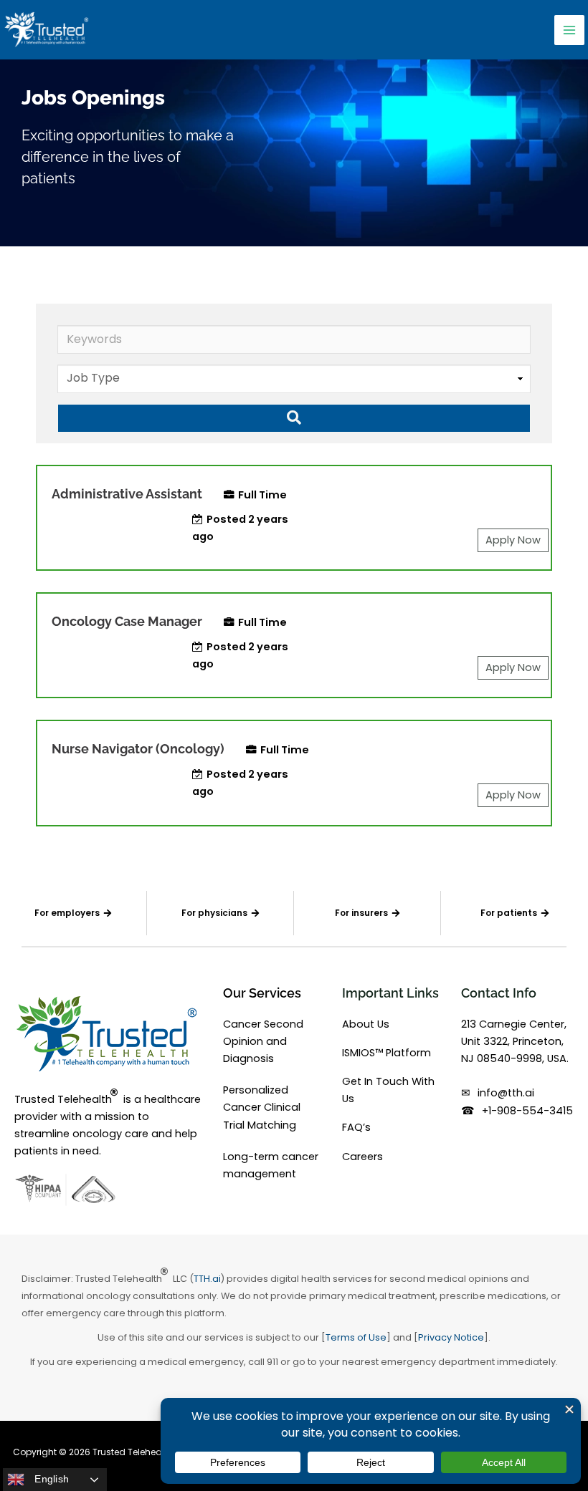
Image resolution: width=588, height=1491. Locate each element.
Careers (362, 1156)
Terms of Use (356, 1337)
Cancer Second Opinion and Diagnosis (263, 1041)
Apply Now (513, 540)
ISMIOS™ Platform (386, 1053)
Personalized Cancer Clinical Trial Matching (261, 1107)
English (50, 1479)
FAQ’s (356, 1127)
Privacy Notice (451, 1337)
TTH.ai (207, 1279)
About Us (365, 1024)
